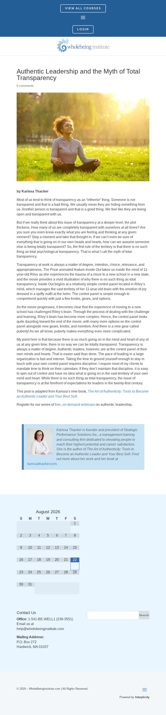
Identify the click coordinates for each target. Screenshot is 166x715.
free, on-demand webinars (75, 404)
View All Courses (83, 8)
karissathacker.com (42, 464)
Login (83, 29)
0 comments (25, 85)
